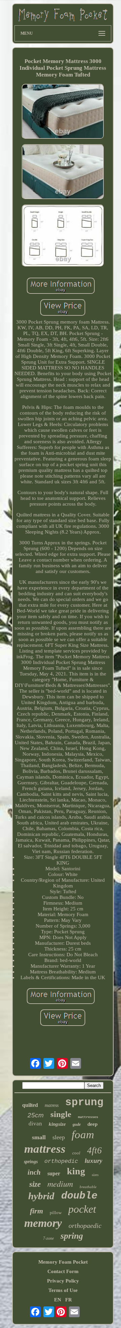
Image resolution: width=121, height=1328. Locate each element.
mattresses (88, 1117)
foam (83, 1134)
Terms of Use (63, 1290)
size (35, 1184)
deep (92, 1124)
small (39, 1137)
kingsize (57, 1124)
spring (72, 1236)
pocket (82, 1209)
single (60, 1114)
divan (35, 1123)
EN (57, 1299)
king (76, 1171)
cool (76, 1152)
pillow (56, 1212)
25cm (36, 1115)
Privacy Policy (63, 1281)
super (53, 1173)
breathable (88, 1187)
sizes (95, 1175)
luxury (93, 1160)
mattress (45, 1148)
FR (68, 1299)
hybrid (41, 1195)
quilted (30, 1105)
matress (51, 1105)
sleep (58, 1137)
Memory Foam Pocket (63, 1262)
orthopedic (61, 1161)
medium (60, 1183)
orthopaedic (85, 1225)
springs (31, 1161)
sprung (84, 1102)
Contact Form (63, 1271)
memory (43, 1223)
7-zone (48, 1238)
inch (34, 1172)
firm (36, 1211)
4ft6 (94, 1150)
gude (77, 1124)
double (79, 1196)
